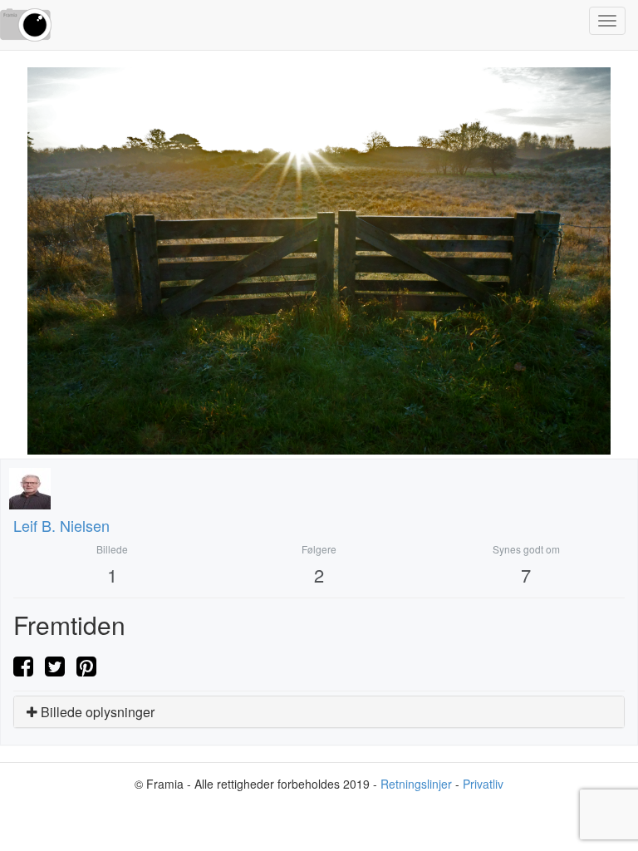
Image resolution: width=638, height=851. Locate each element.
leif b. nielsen (61, 525)
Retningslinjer (416, 783)
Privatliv (483, 783)
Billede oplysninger (96, 711)
